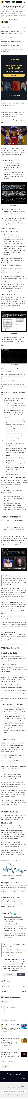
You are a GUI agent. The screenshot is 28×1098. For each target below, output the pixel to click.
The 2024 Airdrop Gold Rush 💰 (10, 1025)
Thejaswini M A (11, 1033)
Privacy (23, 1086)
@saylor (14, 572)
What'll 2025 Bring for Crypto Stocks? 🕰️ (10, 1039)
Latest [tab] (6, 1020)
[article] (14, 1030)
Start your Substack (10, 1091)
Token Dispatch (12, 19)
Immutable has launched (11, 924)
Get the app (21, 1091)
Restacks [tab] (11, 1002)
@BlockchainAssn (14, 205)
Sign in (25, 2)
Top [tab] (3, 1020)
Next (23, 991)
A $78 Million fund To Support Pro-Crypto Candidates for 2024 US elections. (13, 260)
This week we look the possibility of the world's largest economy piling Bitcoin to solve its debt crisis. (10, 1057)
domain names (7, 777)
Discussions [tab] (12, 1020)
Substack (6, 1095)
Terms (9, 1087)
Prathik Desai (11, 1047)
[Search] (25, 1020)
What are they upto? (8, 664)
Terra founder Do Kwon (11, 933)
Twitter (5, 952)
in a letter (15, 153)
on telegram (8, 105)
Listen (24, 22)
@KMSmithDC (14, 365)
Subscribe (19, 2)
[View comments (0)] (7, 27)
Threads (18, 952)
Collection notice (16, 1087)
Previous (6, 991)
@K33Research (14, 879)
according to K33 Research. (14, 820)
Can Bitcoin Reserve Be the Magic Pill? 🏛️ (9, 1053)
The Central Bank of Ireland (12, 917)
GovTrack (19, 480)
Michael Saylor (5, 520)
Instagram (11, 952)
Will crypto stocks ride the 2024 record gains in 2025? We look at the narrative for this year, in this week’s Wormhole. (9, 1043)
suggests (8, 900)
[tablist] (7, 1001)
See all (4, 1067)
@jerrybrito (14, 333)
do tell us (8, 946)
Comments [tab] (4, 1002)
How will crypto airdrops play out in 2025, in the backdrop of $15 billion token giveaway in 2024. (10, 1028)
